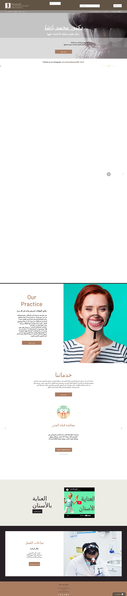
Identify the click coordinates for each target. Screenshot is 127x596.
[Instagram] (117, 11)
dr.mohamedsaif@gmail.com (95, 11)
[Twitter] (113, 11)
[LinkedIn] (115, 11)
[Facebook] (111, 11)
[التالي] (121, 428)
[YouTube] (119, 11)
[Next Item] (123, 174)
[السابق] (5, 428)
